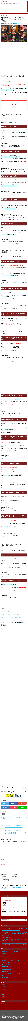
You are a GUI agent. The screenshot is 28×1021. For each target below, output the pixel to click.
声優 (17, 817)
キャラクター (9, 817)
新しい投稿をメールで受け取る (9, 876)
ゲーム (14, 817)
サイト (2, 869)
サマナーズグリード (6, 962)
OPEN (14, 106)
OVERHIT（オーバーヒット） (9, 953)
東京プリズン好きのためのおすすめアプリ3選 (11, 617)
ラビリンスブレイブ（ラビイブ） (10, 971)
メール (3, 864)
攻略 (20, 817)
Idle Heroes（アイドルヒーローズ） (10, 951)
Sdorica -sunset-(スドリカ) (8, 958)
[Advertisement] (14, 60)
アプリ (3, 817)
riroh (5, 819)
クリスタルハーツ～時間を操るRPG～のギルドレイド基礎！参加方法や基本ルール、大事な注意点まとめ (14, 943)
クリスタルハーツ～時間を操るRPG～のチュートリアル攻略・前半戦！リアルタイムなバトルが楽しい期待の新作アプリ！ (14, 832)
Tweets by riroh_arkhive (7, 1004)
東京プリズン (17, 23)
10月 (4, 987)
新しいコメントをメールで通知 (9, 874)
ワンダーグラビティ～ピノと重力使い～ (11, 973)
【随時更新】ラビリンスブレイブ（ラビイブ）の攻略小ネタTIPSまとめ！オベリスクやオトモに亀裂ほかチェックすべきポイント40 (14, 933)
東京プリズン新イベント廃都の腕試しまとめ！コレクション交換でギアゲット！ (15, 826)
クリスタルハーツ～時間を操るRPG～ (11, 960)
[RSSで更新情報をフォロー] (4, 814)
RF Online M (5, 956)
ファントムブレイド (6, 969)
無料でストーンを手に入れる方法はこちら (10, 614)
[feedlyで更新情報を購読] (2, 814)
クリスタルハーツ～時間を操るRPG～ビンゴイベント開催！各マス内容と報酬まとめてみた (14, 940)
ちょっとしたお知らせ (7, 937)
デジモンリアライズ (6, 966)
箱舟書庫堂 (4, 2)
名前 (2, 859)
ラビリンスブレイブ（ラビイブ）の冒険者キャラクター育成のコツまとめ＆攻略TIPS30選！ (14, 929)
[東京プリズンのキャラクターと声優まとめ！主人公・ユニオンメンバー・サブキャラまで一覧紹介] (5, 807)
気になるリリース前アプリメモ (9, 977)
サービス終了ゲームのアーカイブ (10, 964)
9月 (4, 989)
